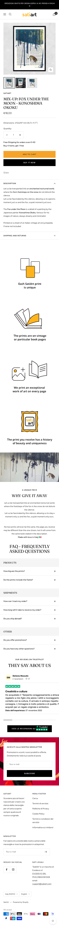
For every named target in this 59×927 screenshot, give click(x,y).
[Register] (46, 852)
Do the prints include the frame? (18, 580)
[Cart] (54, 14)
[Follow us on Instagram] (13, 869)
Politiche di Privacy (40, 808)
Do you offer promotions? (15, 640)
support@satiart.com (41, 884)
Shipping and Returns (14, 236)
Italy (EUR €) (10, 894)
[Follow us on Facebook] (6, 869)
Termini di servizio (40, 803)
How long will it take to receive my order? (22, 610)
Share (6, 172)
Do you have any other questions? (19, 649)
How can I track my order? (15, 601)
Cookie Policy (38, 814)
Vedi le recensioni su (24, 729)
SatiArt (7, 93)
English (24, 894)
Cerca (35, 798)
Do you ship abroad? (12, 618)
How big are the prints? (14, 571)
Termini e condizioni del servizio (42, 821)
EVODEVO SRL (39, 874)
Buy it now (29, 163)
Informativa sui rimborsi (42, 827)
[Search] (10, 14)
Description (9, 183)
